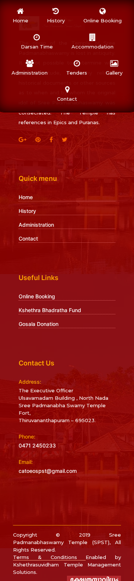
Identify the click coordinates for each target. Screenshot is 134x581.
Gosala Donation (38, 324)
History (27, 211)
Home (26, 197)
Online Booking (37, 296)
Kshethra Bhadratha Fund (50, 310)
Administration (36, 225)
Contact (28, 238)
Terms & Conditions (49, 557)
